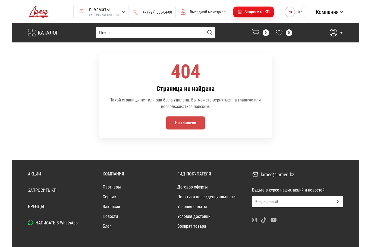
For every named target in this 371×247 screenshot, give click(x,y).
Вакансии (111, 206)
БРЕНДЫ (36, 206)
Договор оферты (192, 187)
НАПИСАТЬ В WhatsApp (56, 223)
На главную (185, 122)
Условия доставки (193, 216)
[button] (253, 12)
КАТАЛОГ (48, 32)
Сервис (109, 196)
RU (290, 12)
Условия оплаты (192, 206)
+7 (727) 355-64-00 (157, 12)
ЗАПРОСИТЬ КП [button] (42, 190)
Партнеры (112, 187)
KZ (300, 12)
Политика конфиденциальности (206, 196)
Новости (110, 216)
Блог (107, 226)
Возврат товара (191, 226)
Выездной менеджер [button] (207, 12)
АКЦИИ (34, 174)
